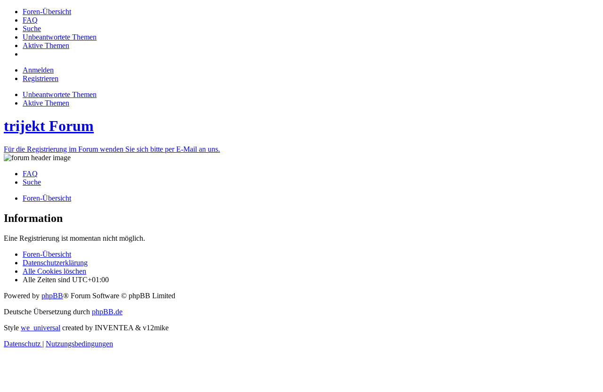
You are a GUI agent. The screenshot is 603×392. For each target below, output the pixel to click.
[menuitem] (47, 12)
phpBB (52, 296)
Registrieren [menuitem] (40, 78)
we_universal (40, 328)
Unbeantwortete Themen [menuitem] (60, 94)
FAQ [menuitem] (30, 174)
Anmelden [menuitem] (38, 70)
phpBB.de (107, 312)
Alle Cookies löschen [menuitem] (54, 271)
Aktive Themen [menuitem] (46, 103)
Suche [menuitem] (32, 182)
